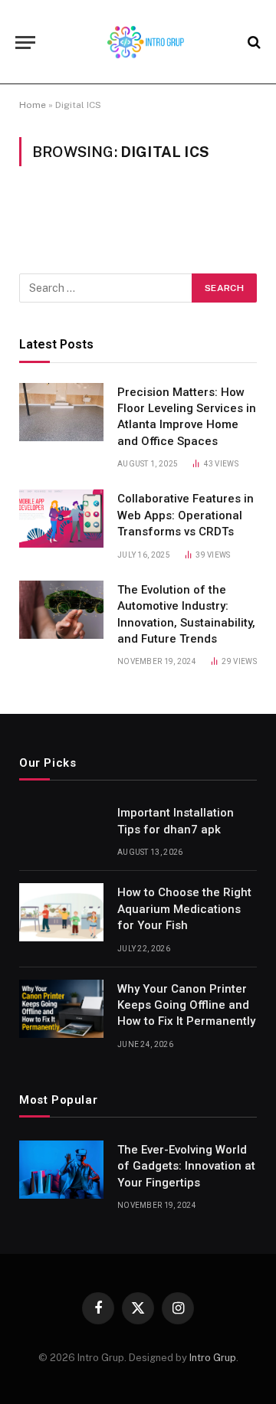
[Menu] (25, 42)
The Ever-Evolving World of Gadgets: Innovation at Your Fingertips (186, 1166)
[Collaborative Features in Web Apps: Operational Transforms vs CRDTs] (61, 518)
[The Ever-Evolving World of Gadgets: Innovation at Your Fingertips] (61, 1170)
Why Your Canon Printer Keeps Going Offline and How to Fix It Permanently (186, 1005)
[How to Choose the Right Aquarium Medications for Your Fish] (61, 912)
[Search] (253, 42)
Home (32, 105)
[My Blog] (145, 42)
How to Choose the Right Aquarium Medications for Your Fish (184, 908)
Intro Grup (212, 1357)
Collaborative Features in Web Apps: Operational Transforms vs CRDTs (185, 515)
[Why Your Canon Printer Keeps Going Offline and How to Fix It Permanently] (61, 1009)
